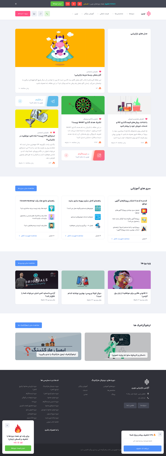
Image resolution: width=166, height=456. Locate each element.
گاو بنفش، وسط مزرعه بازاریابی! (87, 75)
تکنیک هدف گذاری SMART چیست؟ (86, 122)
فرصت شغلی (104, 14)
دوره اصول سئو (31, 410)
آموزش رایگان (89, 14)
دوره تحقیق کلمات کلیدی (28, 406)
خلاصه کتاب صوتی (53, 422)
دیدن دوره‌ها (57, 4)
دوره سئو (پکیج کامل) (51, 393)
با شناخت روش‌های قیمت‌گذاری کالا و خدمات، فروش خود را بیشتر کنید (131, 124)
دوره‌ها (131, 14)
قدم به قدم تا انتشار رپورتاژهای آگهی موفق (131, 202)
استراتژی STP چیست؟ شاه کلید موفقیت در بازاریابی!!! (37, 137)
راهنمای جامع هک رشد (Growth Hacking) (37, 201)
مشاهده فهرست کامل (121, 239)
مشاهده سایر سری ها (26, 188)
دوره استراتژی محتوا (52, 406)
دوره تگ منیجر (32, 418)
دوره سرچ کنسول (53, 414)
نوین (76, 14)
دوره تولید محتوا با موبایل (50, 410)
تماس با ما (130, 405)
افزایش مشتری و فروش (136, 119)
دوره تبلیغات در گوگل (29, 397)
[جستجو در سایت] (40, 13)
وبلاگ (113, 394)
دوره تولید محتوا (53, 397)
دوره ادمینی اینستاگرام (51, 401)
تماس (86, 394)
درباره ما (143, 405)
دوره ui (34, 401)
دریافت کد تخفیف (142, 448)
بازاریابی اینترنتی (92, 72)
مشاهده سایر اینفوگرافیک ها (28, 325)
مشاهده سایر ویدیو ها (26, 263)
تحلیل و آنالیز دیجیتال (90, 119)
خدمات (85, 390)
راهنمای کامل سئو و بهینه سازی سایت (85, 201)
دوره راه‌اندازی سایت (52, 418)
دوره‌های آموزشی (109, 386)
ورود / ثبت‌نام (23, 14)
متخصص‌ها (119, 14)
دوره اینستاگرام (31, 393)
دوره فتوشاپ (32, 414)
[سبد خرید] (34, 13)
